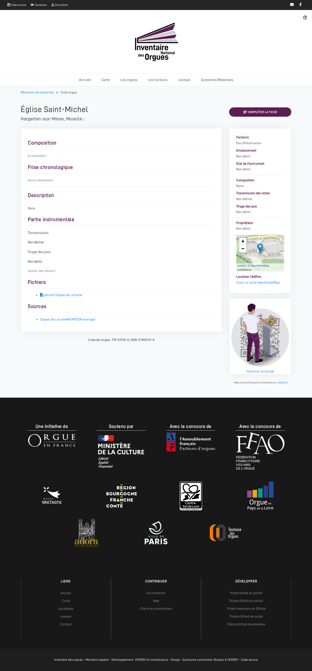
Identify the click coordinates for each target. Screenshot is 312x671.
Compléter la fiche (262, 112)
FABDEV (140, 659)
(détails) (282, 382)
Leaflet (241, 265)
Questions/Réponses (217, 80)
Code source (18, 4)
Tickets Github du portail (246, 600)
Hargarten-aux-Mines (42, 118)
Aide (156, 600)
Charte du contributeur (156, 608)
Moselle (74, 118)
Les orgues (128, 80)
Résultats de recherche (38, 92)
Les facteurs (157, 80)
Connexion (40, 4)
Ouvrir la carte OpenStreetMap (258, 282)
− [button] (242, 249)
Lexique (184, 80)
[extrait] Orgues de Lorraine (62, 295)
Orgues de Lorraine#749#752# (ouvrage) (67, 319)
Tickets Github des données (246, 624)
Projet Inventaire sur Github (246, 608)
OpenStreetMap (259, 265)
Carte (105, 80)
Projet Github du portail (246, 593)
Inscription (61, 4)
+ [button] (242, 241)
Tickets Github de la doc (246, 616)
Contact (66, 624)
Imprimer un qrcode (260, 371)
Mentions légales (97, 659)
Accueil (85, 80)
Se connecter (156, 593)
